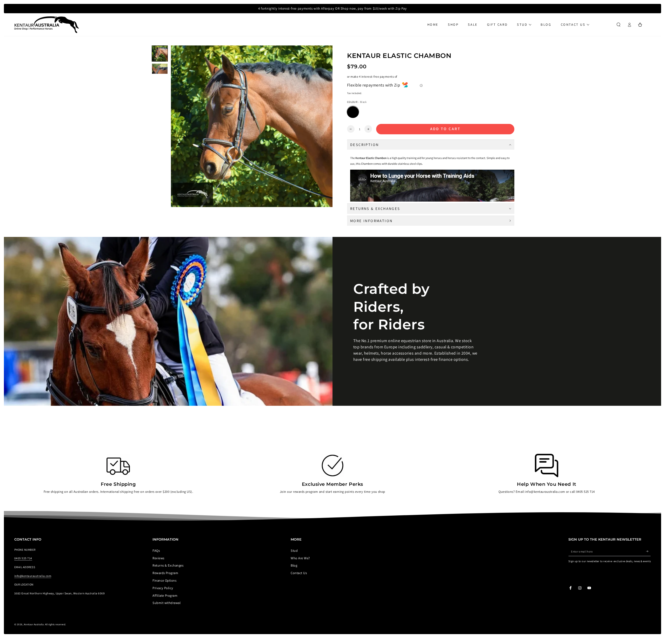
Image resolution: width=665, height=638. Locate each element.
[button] (618, 24)
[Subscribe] (648, 551)
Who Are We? (300, 558)
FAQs (156, 550)
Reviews (158, 558)
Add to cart (445, 128)
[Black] (353, 112)
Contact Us (299, 573)
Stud (294, 550)
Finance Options (164, 580)
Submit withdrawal (166, 603)
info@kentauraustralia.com (32, 576)
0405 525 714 (23, 558)
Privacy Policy (162, 588)
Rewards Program (165, 573)
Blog (294, 565)
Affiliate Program (164, 595)
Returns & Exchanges (167, 565)
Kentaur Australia (34, 624)
